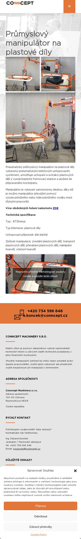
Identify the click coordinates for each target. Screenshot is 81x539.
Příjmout (40, 506)
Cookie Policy (39, 534)
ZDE (55, 208)
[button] (75, 471)
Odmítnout (40, 516)
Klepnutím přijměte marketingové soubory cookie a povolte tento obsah (40, 274)
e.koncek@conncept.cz (26, 449)
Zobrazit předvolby (40, 526)
